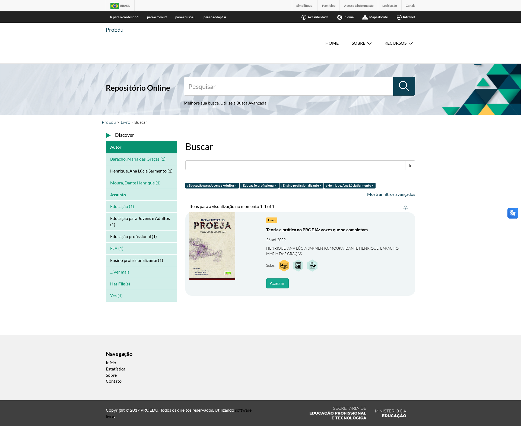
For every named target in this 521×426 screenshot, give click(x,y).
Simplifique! (304, 6)
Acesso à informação (359, 6)
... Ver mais (119, 271)
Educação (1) (122, 206)
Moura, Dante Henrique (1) (135, 182)
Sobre (358, 42)
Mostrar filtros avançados (391, 194)
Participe (328, 6)
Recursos (395, 42)
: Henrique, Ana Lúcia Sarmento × (350, 185)
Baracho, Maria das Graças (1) (138, 158)
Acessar (277, 283)
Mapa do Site (378, 17)
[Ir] (404, 86)
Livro (125, 122)
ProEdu (114, 29)
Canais (410, 6)
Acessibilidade (318, 17)
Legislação (389, 6)
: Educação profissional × (259, 185)
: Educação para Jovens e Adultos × (212, 185)
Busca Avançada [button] (251, 102)
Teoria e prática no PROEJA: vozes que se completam (317, 229)
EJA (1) (116, 248)
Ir (410, 165)
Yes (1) (116, 295)
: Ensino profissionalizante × (301, 185)
